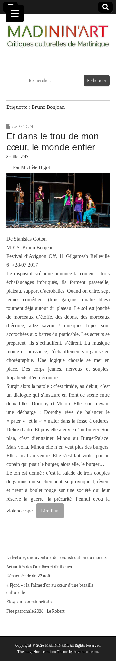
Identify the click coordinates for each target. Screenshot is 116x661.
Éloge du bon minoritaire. (30, 602)
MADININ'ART (56, 645)
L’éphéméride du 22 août (29, 576)
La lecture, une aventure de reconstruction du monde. (56, 557)
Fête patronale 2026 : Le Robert (35, 611)
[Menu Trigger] (15, 13)
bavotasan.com (86, 651)
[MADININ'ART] (58, 32)
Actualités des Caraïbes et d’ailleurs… (40, 567)
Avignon (22, 126)
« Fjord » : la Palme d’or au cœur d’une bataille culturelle (49, 589)
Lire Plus (50, 510)
